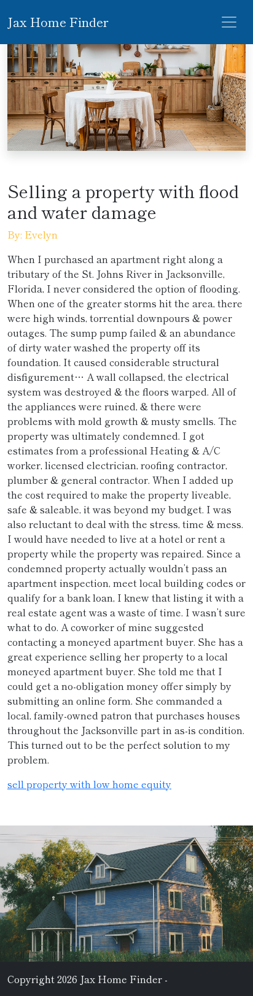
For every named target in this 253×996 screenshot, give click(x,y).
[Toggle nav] (229, 22)
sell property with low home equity (89, 783)
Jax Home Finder (57, 22)
